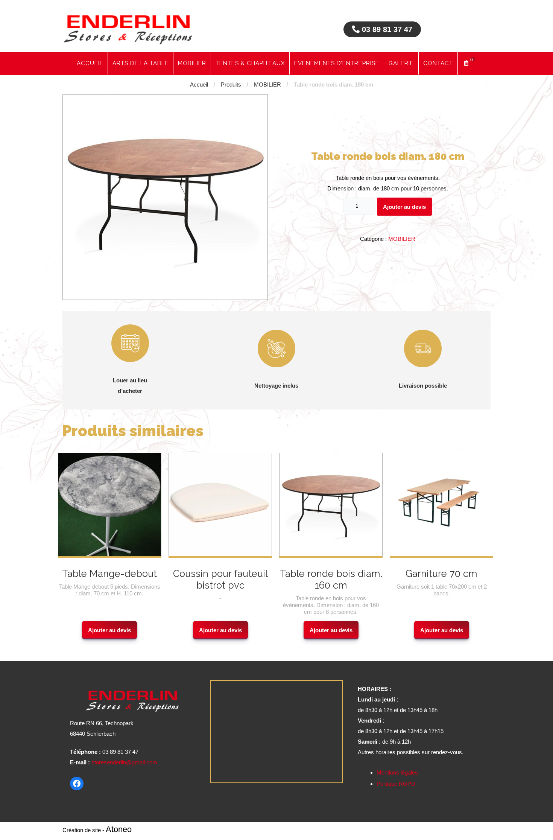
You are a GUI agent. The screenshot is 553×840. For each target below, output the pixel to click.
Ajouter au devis (404, 207)
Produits (231, 84)
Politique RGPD (396, 784)
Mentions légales (397, 772)
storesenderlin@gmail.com (124, 762)
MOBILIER (267, 84)
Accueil (199, 84)
